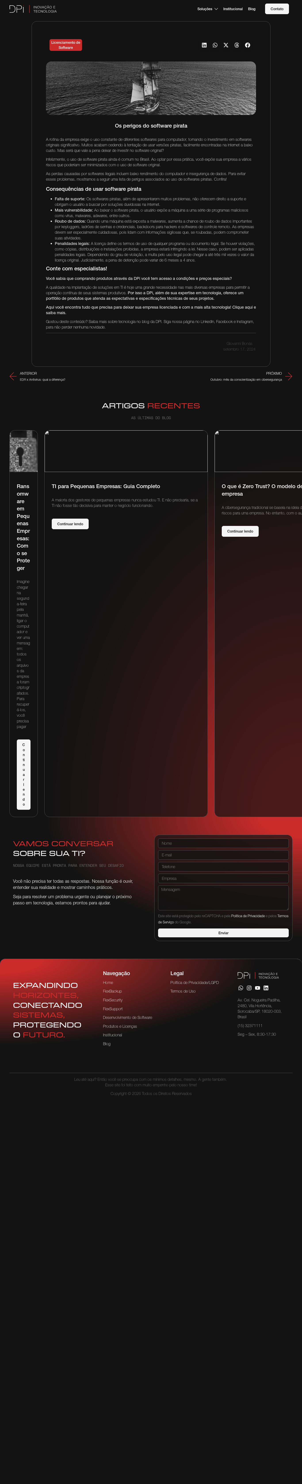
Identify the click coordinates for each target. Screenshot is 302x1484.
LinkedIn (207, 321)
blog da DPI (151, 321)
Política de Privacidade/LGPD (194, 982)
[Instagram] (249, 988)
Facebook (225, 321)
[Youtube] (257, 988)
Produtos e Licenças (120, 1026)
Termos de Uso (183, 991)
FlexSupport (113, 1008)
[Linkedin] (266, 988)
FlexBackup (112, 991)
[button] (204, 45)
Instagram (245, 321)
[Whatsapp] (241, 988)
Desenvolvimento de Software (127, 1017)
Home (108, 982)
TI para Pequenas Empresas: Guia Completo (106, 486)
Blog (107, 1043)
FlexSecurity (112, 1000)
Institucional (112, 1034)
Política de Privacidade (248, 916)
